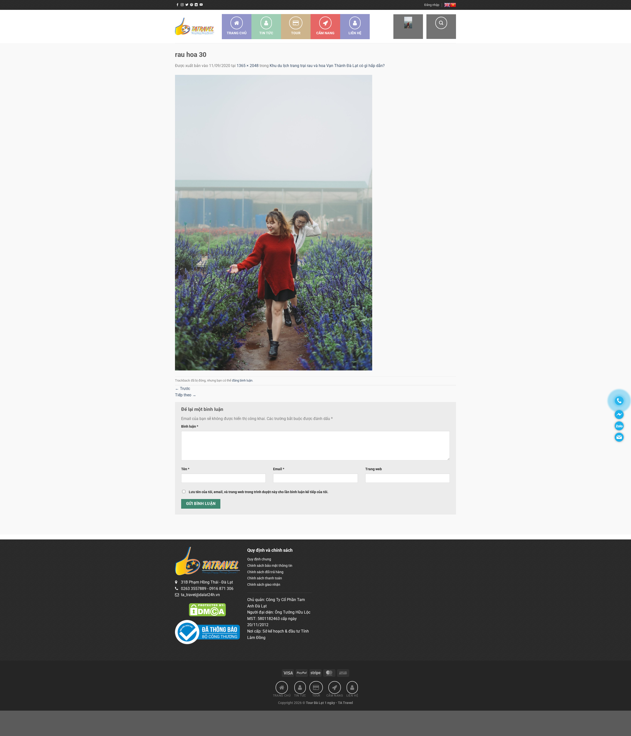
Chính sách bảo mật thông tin (269, 566)
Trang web (373, 469)
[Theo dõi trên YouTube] (201, 5)
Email (278, 469)
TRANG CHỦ (237, 33)
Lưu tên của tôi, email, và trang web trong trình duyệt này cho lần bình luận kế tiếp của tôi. (258, 492)
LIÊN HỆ (355, 33)
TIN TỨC (266, 33)
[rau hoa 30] (273, 222)
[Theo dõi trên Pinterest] (191, 5)
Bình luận (189, 426)
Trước (182, 388)
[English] (447, 5)
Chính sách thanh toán (264, 578)
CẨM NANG (325, 33)
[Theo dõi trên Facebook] (177, 5)
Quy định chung (259, 559)
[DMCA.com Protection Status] (207, 609)
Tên (185, 469)
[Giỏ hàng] (408, 26)
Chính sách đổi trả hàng (265, 572)
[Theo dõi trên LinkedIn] (196, 5)
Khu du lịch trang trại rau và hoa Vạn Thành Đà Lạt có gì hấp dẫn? (327, 65)
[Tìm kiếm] (441, 26)
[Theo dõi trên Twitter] (186, 5)
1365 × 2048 (248, 65)
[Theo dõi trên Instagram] (182, 5)
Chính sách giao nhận (263, 584)
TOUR (295, 33)
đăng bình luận (242, 380)
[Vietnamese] (453, 5)
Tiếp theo (185, 395)
